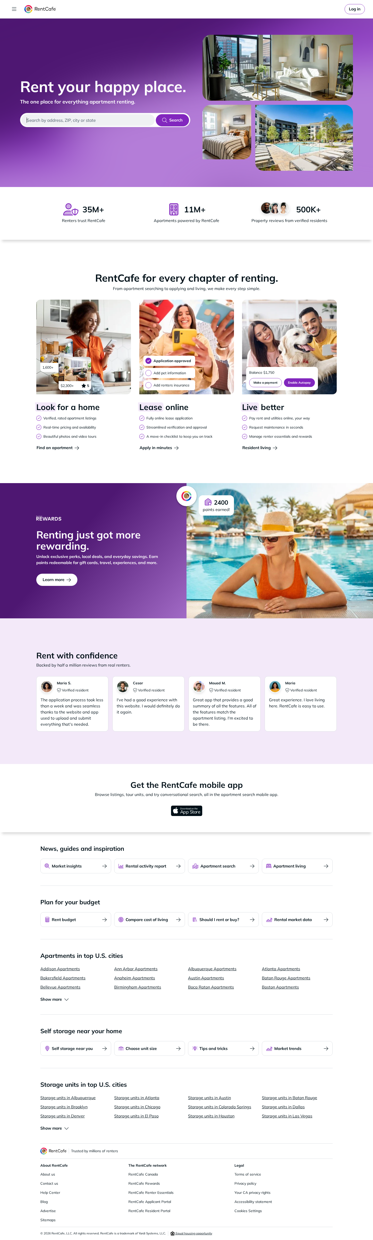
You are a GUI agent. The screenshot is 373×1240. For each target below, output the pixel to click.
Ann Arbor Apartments (136, 968)
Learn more (53, 579)
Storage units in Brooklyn (64, 1106)
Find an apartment (55, 447)
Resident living (256, 447)
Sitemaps (48, 1220)
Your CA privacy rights (252, 1192)
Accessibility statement (253, 1201)
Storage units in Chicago (137, 1106)
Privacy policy (245, 1183)
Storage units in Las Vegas (287, 1115)
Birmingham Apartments (137, 987)
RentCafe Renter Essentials (151, 1192)
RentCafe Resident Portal (149, 1211)
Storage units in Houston (211, 1115)
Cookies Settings (248, 1211)
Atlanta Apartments (281, 968)
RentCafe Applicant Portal (149, 1201)
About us (47, 1174)
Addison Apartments (60, 968)
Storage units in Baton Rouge (289, 1097)
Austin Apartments (206, 977)
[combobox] (88, 120)
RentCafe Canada (143, 1174)
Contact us (49, 1183)
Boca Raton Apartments (211, 987)
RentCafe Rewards (144, 1183)
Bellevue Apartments (60, 987)
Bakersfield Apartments (63, 977)
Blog (44, 1201)
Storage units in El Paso (136, 1115)
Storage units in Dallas (283, 1106)
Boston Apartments (280, 987)
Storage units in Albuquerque (68, 1097)
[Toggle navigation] (14, 9)
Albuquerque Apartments (212, 968)
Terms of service (247, 1174)
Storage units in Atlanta (136, 1097)
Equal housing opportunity (193, 1233)
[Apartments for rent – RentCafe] (40, 9)
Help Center (50, 1192)
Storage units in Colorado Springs (219, 1106)
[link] (355, 9)
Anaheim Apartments (134, 977)
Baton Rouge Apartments (286, 977)
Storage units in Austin (209, 1097)
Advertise (48, 1211)
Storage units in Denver (62, 1115)
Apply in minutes (156, 447)
